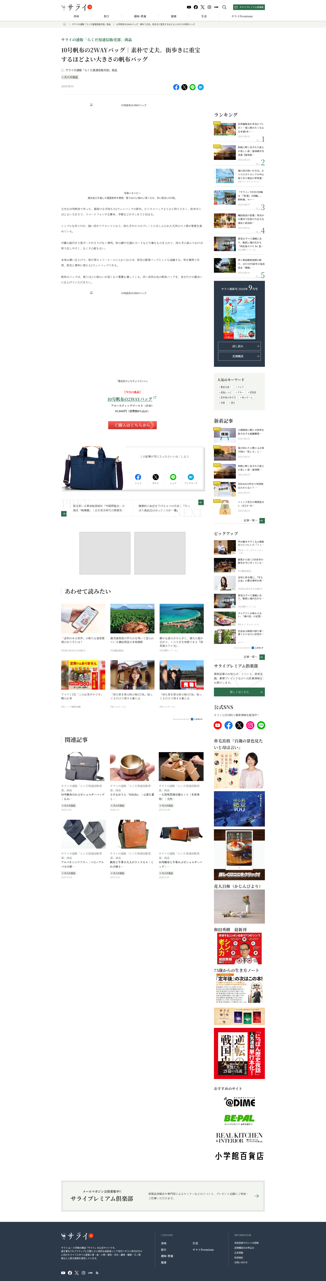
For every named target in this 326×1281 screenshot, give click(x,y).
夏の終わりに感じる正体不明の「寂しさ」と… (251, 449)
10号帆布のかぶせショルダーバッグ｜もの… (82, 797)
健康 (173, 16)
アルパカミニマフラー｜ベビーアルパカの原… (82, 864)
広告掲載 (238, 1252)
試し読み (237, 346)
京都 (223, 402)
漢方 (233, 402)
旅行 (106, 16)
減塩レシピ (226, 392)
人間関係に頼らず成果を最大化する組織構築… (251, 431)
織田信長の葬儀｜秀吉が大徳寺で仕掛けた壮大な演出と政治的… (251, 219)
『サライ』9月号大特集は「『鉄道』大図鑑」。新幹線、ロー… (250, 195)
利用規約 (238, 1257)
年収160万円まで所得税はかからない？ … (250, 485)
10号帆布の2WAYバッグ (129, 399)
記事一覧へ (250, 520)
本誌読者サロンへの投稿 (246, 1242)
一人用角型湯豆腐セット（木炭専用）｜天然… (179, 797)
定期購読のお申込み (244, 1247)
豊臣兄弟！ (226, 387)
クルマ (240, 387)
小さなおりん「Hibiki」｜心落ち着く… (132, 797)
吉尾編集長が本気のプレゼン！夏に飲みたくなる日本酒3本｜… (251, 127)
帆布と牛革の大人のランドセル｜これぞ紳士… (131, 864)
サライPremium (203, 1250)
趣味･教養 (140, 16)
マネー (240, 392)
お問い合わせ (241, 1262)
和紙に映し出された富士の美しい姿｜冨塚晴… (251, 467)
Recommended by (181, 719)
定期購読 (237, 356)
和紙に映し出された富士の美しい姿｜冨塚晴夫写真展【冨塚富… (251, 150)
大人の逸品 (71, 77)
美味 (76, 16)
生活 (204, 16)
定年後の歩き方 (228, 397)
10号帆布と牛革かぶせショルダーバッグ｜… (180, 864)
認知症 (253, 392)
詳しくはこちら (239, 692)
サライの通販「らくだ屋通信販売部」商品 (91, 24)
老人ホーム (247, 397)
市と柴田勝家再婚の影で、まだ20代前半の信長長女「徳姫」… (251, 263)
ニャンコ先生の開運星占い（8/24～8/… (251, 503)
